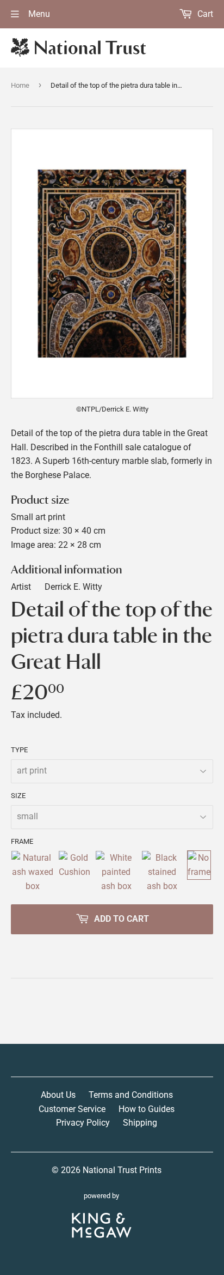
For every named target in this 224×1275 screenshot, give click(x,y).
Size (18, 795)
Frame (22, 841)
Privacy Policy (83, 1122)
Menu (38, 14)
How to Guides (147, 1109)
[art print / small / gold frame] (74, 871)
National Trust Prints (122, 1170)
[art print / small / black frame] (162, 871)
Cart (204, 14)
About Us (58, 1095)
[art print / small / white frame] (116, 871)
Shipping (140, 1122)
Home (20, 85)
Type (19, 750)
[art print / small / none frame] (199, 871)
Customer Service (72, 1109)
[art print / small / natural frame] (32, 871)
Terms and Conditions (131, 1095)
